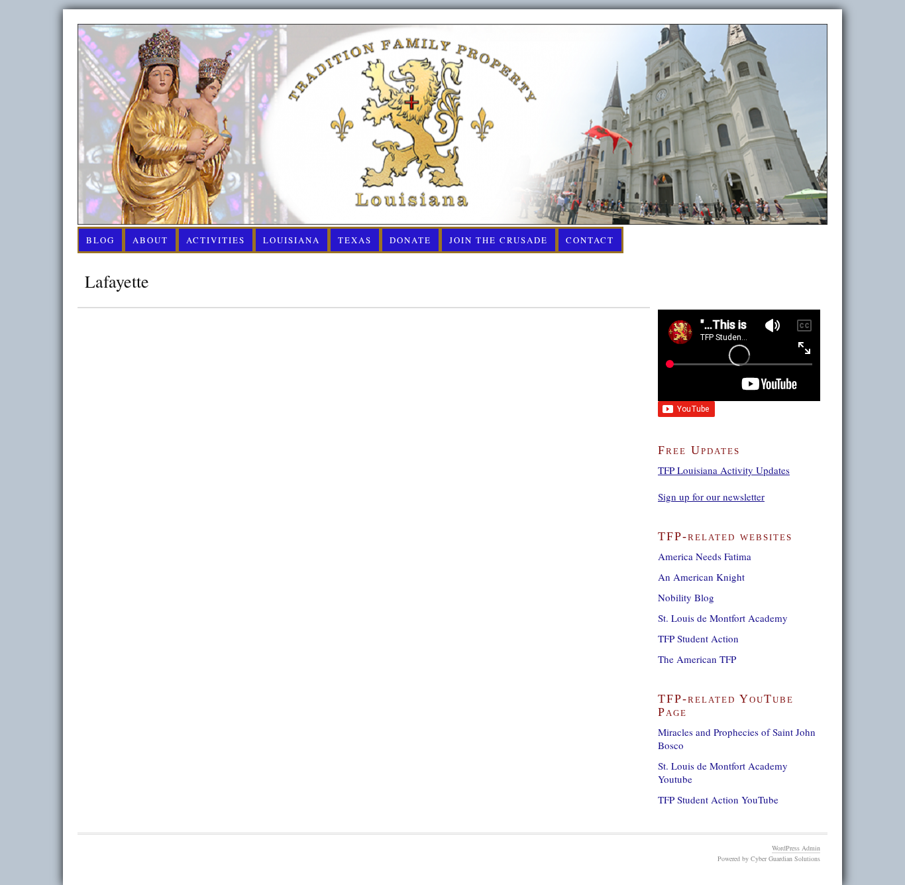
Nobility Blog (686, 597)
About (150, 240)
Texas (355, 240)
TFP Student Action (698, 638)
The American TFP (697, 659)
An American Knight (701, 576)
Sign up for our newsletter (711, 496)
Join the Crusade (498, 240)
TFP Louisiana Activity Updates (724, 470)
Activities (215, 240)
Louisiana (291, 240)
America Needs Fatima (704, 556)
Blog (100, 240)
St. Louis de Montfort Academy (723, 617)
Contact (590, 240)
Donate (410, 240)
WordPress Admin (796, 848)
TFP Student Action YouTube (718, 799)
